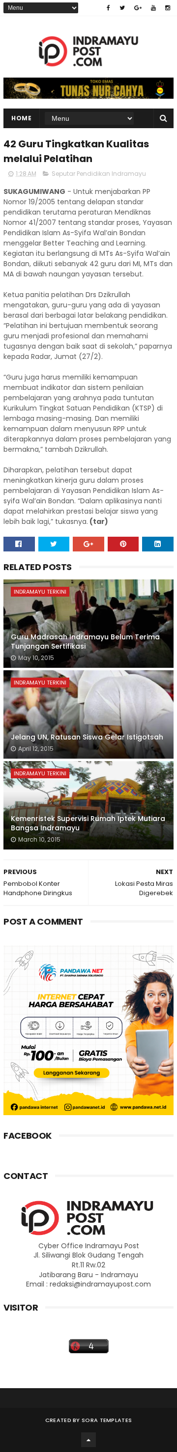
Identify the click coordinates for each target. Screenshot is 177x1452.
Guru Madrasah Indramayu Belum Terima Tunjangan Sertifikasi (85, 642)
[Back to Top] (88, 1439)
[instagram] (168, 8)
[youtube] (153, 8)
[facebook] (108, 8)
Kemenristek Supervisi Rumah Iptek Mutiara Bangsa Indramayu (88, 823)
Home (21, 118)
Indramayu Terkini (40, 592)
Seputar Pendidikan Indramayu (99, 173)
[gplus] (138, 8)
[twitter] (122, 8)
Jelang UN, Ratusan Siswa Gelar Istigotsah (87, 737)
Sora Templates (107, 1420)
